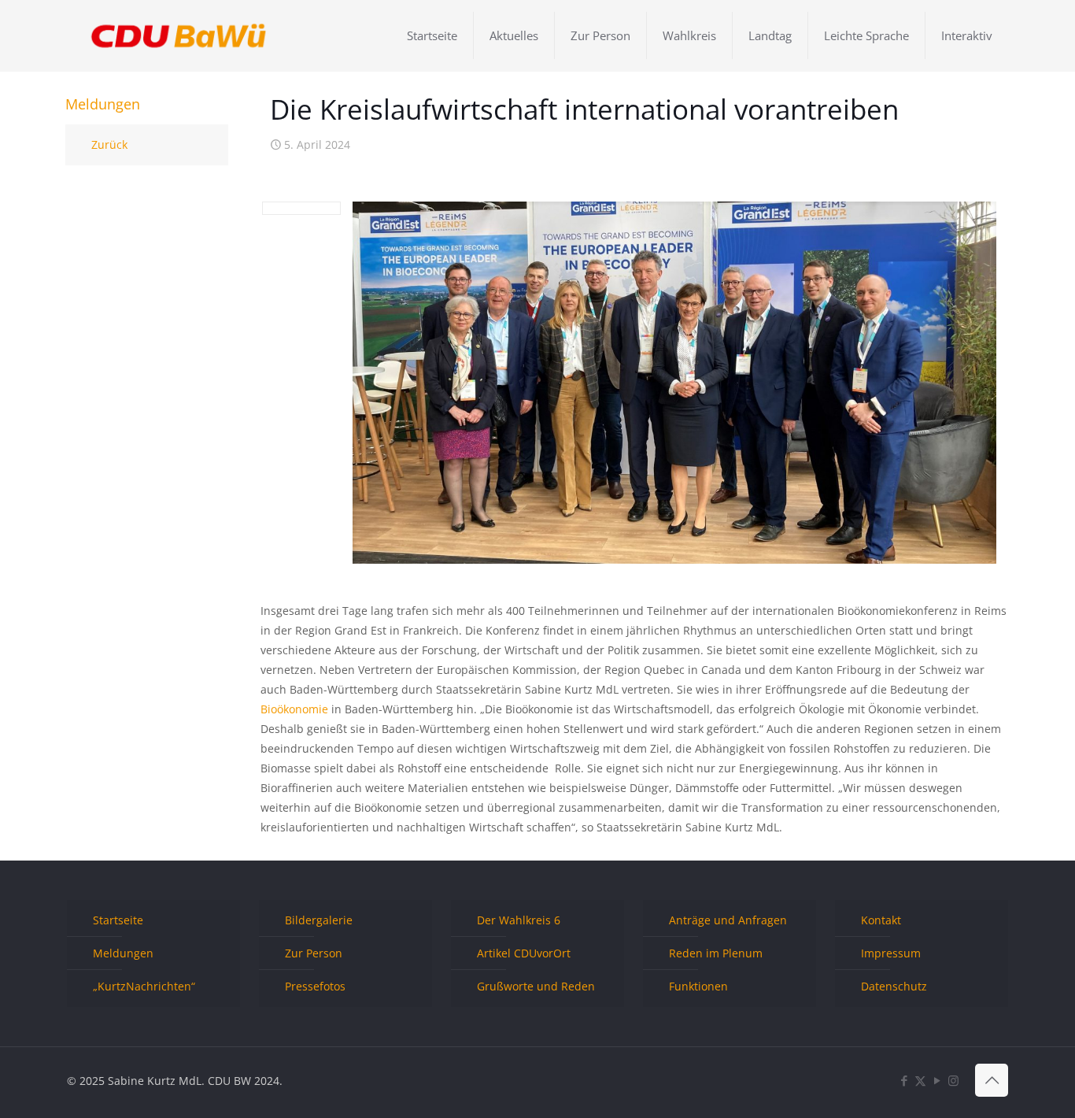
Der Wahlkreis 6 (518, 920)
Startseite (118, 920)
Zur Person (313, 953)
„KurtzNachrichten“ (144, 986)
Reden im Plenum (716, 953)
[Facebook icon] (904, 1080)
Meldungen (123, 953)
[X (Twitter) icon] (920, 1080)
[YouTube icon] (937, 1080)
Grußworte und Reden (536, 986)
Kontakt (881, 920)
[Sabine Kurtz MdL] (179, 35)
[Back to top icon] (991, 1080)
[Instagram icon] (953, 1080)
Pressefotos (315, 986)
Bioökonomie (294, 709)
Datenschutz (894, 986)
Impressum (891, 953)
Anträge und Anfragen (728, 920)
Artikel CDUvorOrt (524, 953)
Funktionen (698, 986)
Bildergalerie (319, 920)
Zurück (109, 144)
